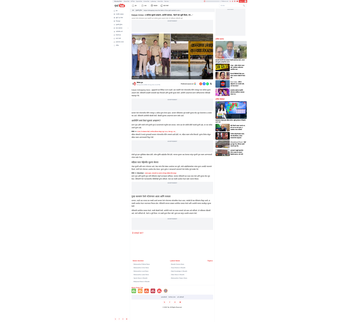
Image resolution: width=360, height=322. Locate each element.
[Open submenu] (128, 28)
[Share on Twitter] (210, 83)
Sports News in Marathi (140, 278)
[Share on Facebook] (204, 83)
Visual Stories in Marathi (178, 267)
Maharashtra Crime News (141, 267)
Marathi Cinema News (177, 264)
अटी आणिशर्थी (180, 297)
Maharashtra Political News (142, 264)
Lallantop (153, 1)
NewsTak (126, 1)
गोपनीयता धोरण (172, 297)
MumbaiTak (118, 1)
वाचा (145, 5)
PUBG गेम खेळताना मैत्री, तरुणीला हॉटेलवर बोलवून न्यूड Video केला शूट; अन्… (156, 131)
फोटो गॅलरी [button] (165, 5)
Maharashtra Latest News (141, 274)
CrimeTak (146, 1)
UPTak (133, 1)
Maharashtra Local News (141, 271)
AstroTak (160, 1)
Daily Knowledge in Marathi (179, 271)
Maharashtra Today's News (179, 278)
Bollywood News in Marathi (142, 281)
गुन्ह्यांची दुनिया (139, 10)
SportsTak (139, 1)
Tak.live (166, 1)
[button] (121, 10)
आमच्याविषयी (164, 297)
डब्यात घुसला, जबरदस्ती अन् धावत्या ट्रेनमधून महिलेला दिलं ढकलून (160, 173)
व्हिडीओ (155, 5)
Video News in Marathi (177, 274)
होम (135, 5)
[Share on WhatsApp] (207, 83)
